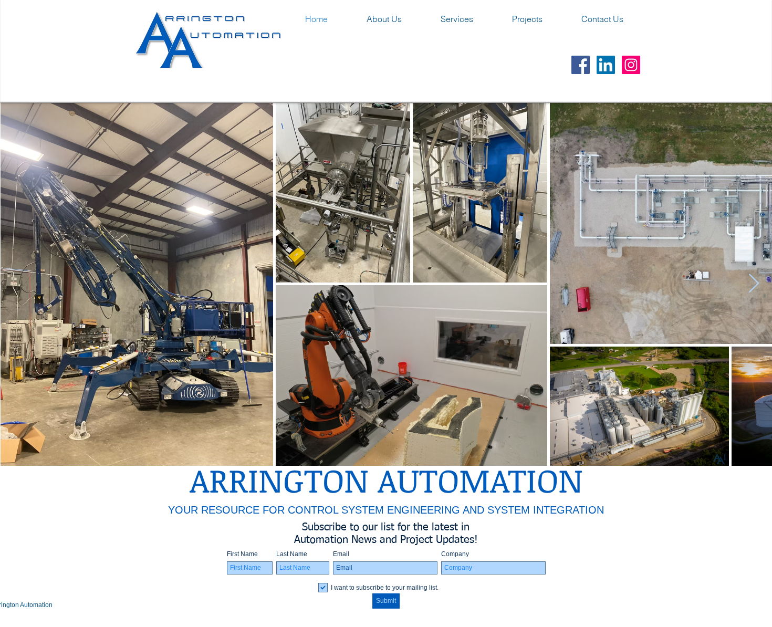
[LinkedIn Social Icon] (606, 65)
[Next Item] (754, 284)
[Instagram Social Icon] (631, 65)
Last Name (291, 554)
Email (341, 554)
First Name (242, 554)
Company (455, 554)
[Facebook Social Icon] (580, 65)
